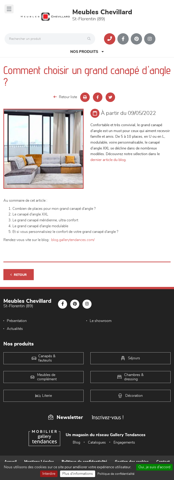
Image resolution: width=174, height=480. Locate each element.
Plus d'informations (77, 473)
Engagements (124, 442)
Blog (76, 442)
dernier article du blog (108, 160)
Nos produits (84, 52)
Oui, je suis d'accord (154, 467)
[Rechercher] (90, 39)
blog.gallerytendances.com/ (72, 240)
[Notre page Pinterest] (136, 39)
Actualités (15, 329)
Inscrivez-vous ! (107, 417)
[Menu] (9, 9)
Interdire (48, 473)
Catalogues (97, 442)
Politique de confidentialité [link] (115, 473)
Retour (20, 275)
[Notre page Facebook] (123, 39)
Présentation (17, 321)
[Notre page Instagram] (149, 39)
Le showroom (100, 321)
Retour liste (68, 97)
